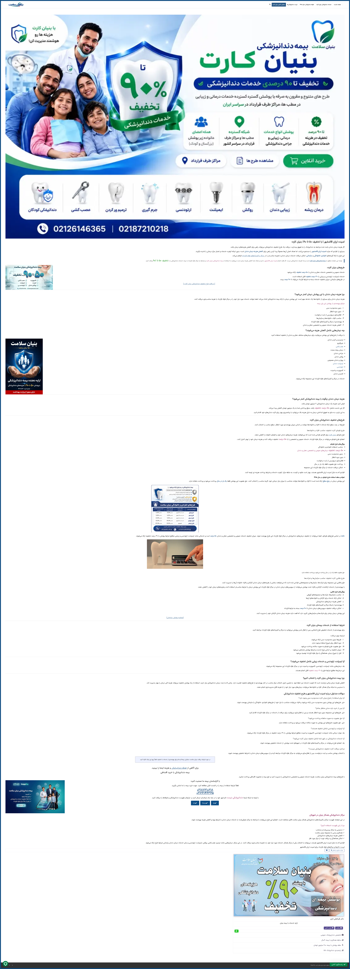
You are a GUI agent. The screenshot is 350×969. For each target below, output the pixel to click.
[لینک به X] (12, 965)
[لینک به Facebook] (9, 965)
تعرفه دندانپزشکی (179, 768)
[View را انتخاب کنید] (327, 850)
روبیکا (204, 803)
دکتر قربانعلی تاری (337, 919)
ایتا (194, 803)
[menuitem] (337, 4)
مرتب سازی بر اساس (337, 850)
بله (214, 803)
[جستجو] (270, 4)
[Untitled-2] (16, 4)
